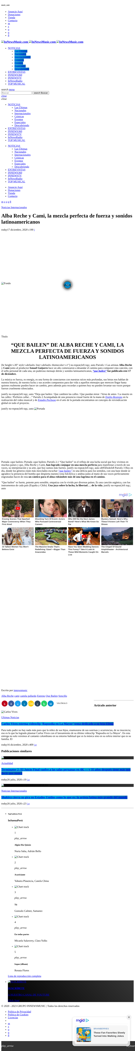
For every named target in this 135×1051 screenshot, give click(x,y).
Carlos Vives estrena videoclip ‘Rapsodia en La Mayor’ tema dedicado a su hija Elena (57, 724)
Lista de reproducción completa (24, 976)
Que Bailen (52, 696)
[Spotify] (8, 29)
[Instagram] (8, 32)
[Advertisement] (67, 257)
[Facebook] (8, 35)
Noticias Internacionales (14, 207)
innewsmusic (20, 690)
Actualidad (7, 763)
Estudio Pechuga (47, 400)
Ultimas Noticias (10, 717)
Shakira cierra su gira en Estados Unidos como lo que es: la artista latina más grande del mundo (64, 797)
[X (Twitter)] (8, 26)
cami (16, 696)
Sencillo (62, 696)
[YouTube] (9, 23)
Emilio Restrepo (113, 397)
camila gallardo (28, 696)
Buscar (41, 93)
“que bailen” (100, 371)
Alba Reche (7, 696)
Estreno (41, 696)
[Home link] (42, 42)
